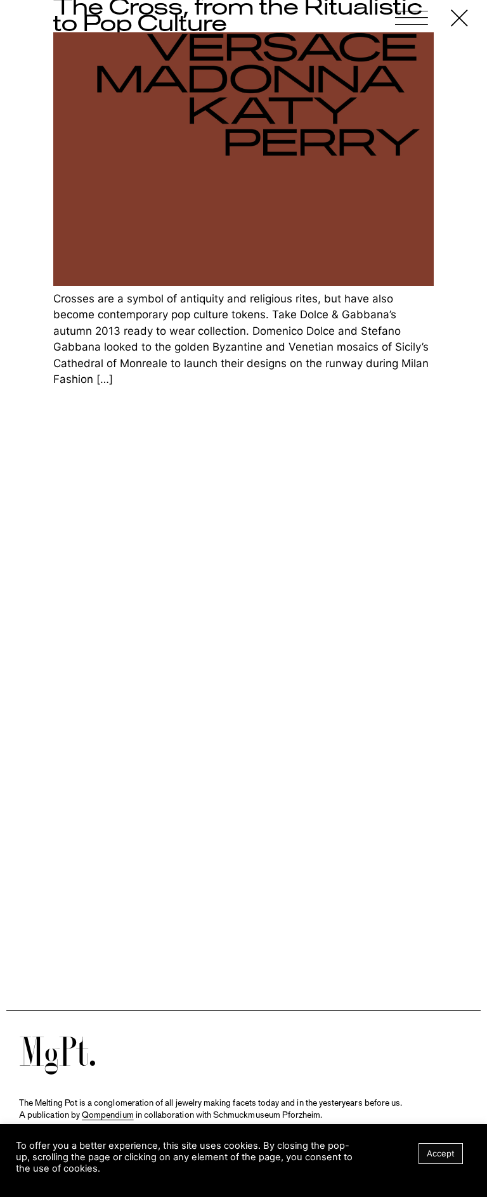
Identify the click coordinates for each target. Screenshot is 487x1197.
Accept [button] (441, 1153)
